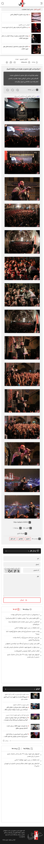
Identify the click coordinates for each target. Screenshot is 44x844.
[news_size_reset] (12, 90)
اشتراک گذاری (20, 533)
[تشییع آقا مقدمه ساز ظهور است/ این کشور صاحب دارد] (35, 697)
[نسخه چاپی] (7, 62)
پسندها (16, 528)
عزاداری (21, 539)
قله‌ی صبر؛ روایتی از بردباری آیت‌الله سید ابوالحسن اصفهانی (22, 644)
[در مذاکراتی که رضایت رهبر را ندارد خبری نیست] (36, 28)
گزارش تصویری (23, 59)
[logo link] (22, 3)
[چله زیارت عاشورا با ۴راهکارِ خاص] (36, 17)
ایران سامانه (5, 840)
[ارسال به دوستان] (15, 62)
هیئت (16, 59)
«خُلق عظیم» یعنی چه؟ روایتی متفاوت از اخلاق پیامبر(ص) (22, 618)
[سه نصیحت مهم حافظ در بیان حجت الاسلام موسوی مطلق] (35, 727)
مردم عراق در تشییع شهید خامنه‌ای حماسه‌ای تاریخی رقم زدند (21, 647)
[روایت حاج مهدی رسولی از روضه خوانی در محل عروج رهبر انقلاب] (36, 38)
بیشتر (6, 741)
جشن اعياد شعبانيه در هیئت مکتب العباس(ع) (20, 9)
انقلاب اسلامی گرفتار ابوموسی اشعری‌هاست (26, 651)
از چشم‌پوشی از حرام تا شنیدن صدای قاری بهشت (25, 615)
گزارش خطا (26, 528)
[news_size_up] (17, 90)
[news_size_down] (7, 90)
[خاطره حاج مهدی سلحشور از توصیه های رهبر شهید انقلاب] (36, 49)
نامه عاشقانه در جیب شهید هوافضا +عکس (27, 628)
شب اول (12, 539)
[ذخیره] (11, 62)
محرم (28, 539)
